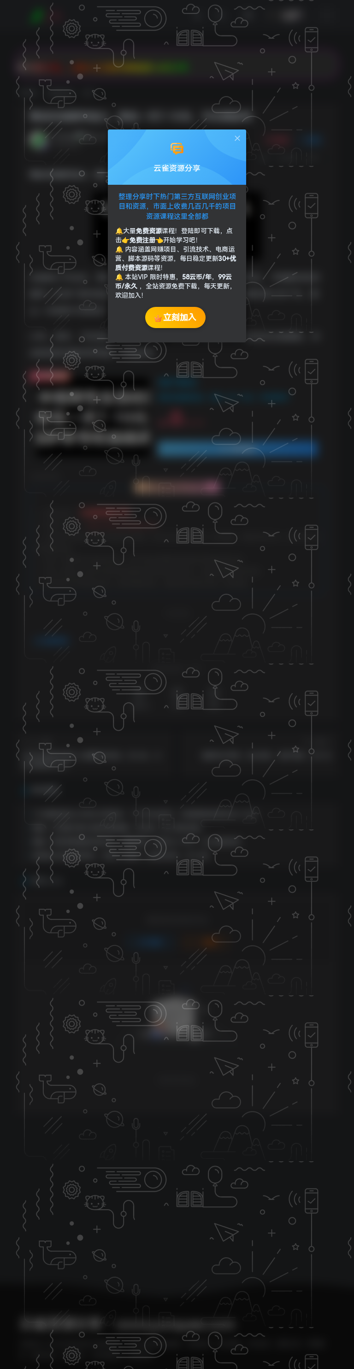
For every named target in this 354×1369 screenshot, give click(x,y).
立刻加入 (179, 317)
